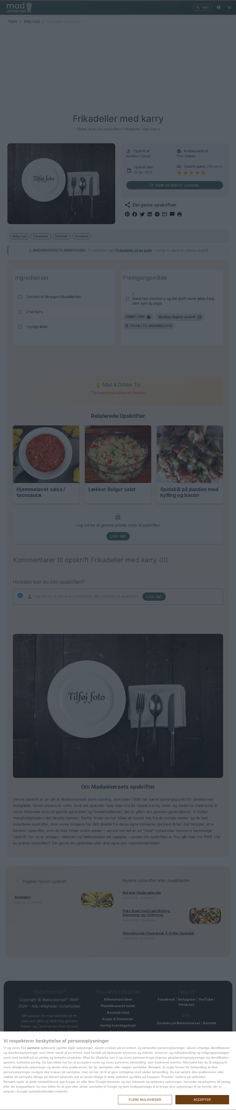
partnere (33, 1047)
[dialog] (118, 1071)
